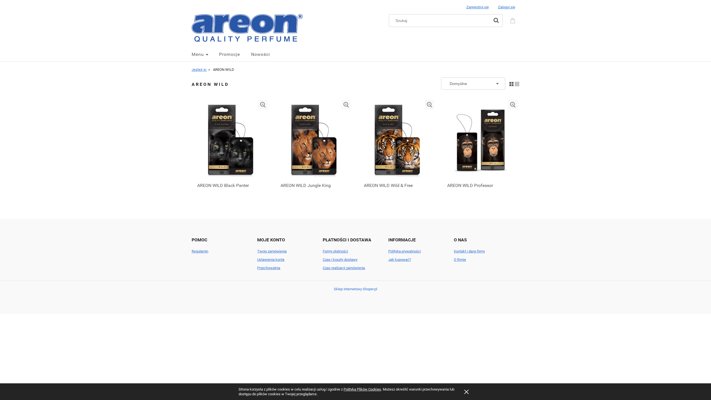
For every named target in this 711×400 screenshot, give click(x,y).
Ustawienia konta (270, 260)
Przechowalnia (268, 268)
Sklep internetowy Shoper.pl (355, 289)
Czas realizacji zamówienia (344, 268)
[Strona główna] (247, 27)
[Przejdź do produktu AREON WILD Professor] (480, 140)
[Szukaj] (496, 20)
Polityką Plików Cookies (362, 389)
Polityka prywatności (404, 251)
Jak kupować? (399, 260)
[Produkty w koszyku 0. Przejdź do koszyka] (513, 20)
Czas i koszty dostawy (340, 260)
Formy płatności (335, 251)
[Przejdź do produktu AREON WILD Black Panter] (230, 140)
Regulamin (200, 251)
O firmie (460, 260)
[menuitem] (205, 54)
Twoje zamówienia (272, 251)
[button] (263, 104)
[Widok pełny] (517, 83)
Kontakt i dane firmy (469, 251)
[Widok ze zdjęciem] (511, 83)
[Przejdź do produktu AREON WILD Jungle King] (314, 140)
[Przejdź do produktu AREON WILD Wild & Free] (397, 140)
